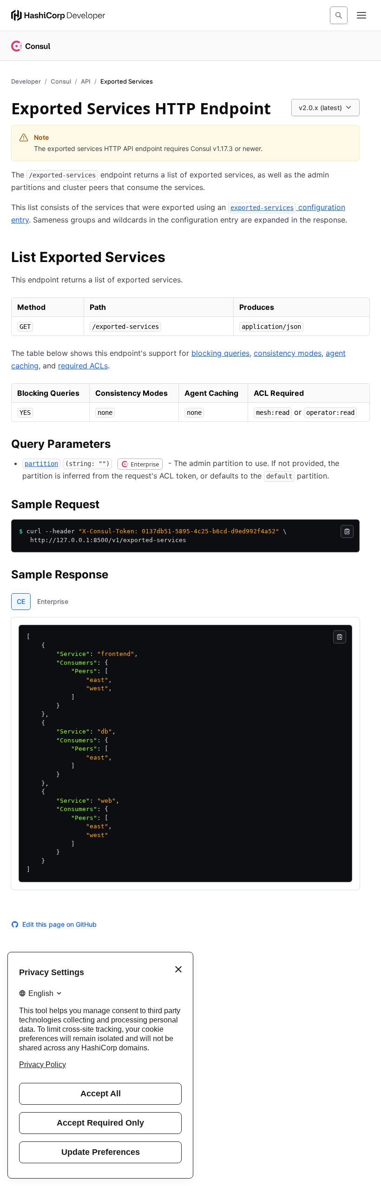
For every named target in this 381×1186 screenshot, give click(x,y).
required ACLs (83, 365)
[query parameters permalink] (119, 445)
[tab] (21, 601)
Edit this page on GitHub (59, 924)
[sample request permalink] (108, 505)
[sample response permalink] (117, 576)
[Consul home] (30, 46)
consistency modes (288, 353)
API (86, 81)
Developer (26, 81)
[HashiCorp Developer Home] (58, 15)
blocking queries (220, 353)
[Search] (339, 15)
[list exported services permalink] (174, 258)
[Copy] (347, 531)
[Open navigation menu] (361, 15)
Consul (61, 81)
